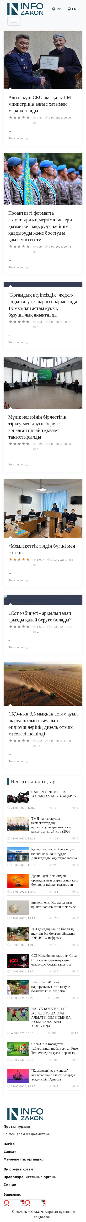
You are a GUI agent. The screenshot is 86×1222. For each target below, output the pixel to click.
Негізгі (9, 1144)
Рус (60, 9)
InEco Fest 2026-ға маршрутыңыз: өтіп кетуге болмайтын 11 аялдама (50, 986)
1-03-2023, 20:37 (59, 322)
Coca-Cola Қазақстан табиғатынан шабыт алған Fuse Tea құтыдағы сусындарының (54, 1048)
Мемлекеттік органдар (23, 1159)
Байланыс (12, 1194)
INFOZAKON (33, 1212)
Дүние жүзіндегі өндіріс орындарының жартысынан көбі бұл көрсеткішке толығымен (54, 880)
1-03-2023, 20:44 (59, 246)
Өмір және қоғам (18, 1169)
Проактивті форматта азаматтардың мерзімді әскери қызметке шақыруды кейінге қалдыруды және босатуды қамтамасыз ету (40, 226)
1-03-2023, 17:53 (62, 559)
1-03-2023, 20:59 (59, 117)
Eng (75, 9)
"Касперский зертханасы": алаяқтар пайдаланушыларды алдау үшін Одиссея (53, 1075)
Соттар (10, 1184)
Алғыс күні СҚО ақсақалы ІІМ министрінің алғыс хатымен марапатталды (39, 104)
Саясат (10, 1152)
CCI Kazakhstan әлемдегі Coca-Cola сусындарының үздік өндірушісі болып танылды (54, 960)
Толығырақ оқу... (19, 138)
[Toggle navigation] (14, 21)
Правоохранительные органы (30, 1177)
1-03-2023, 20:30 (59, 444)
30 (38, 746)
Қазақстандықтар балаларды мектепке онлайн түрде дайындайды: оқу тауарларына (54, 854)
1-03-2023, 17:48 (62, 627)
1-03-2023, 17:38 (59, 741)
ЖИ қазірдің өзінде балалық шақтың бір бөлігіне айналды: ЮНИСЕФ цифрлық (53, 933)
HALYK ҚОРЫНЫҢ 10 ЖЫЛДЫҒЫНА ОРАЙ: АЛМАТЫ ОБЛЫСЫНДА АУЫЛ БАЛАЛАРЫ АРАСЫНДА (51, 1017)
